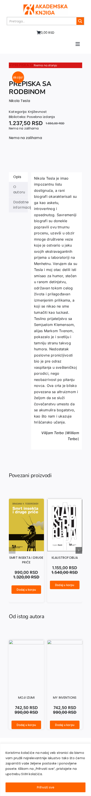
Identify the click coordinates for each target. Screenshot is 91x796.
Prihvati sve (45, 787)
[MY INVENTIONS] (64, 642)
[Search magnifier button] (80, 21)
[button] (12, 550)
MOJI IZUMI (26, 697)
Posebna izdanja (41, 116)
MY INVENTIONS (64, 697)
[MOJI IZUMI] (26, 642)
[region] (45, 769)
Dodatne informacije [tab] (20, 205)
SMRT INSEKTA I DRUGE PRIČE (26, 560)
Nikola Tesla (19, 100)
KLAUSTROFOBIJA (65, 557)
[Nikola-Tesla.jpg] (45, 65)
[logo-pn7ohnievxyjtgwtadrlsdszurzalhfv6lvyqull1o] (45, 6)
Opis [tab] (17, 176)
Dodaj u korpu (26, 589)
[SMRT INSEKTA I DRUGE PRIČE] (26, 501)
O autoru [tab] (19, 189)
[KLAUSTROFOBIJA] (64, 501)
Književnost (37, 111)
